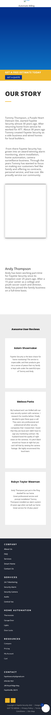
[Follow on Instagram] (13, 700)
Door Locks (8, 630)
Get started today (25, 50)
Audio (6, 597)
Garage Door (9, 620)
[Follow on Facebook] (7, 700)
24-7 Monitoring (10, 582)
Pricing (7, 648)
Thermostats (9, 615)
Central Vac (9, 602)
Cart (6, 658)
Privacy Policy (27, 708)
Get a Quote (13, 77)
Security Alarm (10, 587)
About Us (8, 549)
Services (7, 559)
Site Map (31, 711)
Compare (7, 643)
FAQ (6, 554)
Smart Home (9, 563)
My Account (8, 654)
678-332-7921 (9, 681)
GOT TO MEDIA (13, 708)
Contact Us (9, 568)
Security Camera (11, 592)
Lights (6, 625)
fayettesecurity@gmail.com (14, 676)
